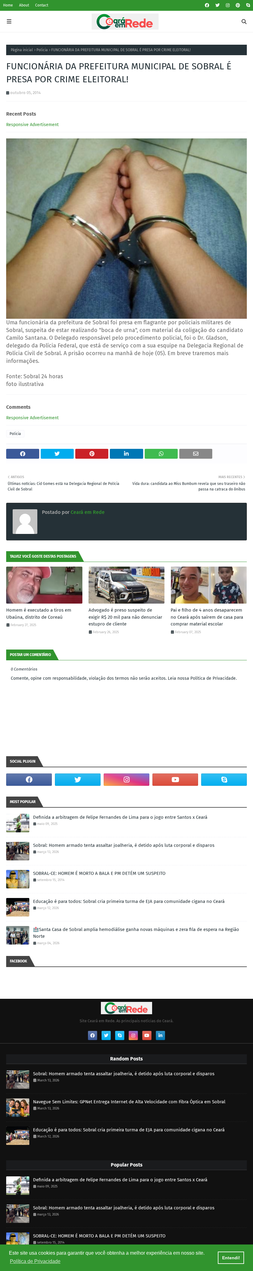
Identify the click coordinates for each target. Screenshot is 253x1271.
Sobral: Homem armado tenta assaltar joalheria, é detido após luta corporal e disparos (123, 845)
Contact (41, 5)
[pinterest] (238, 5)
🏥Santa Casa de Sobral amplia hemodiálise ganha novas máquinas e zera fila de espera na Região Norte (136, 933)
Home (8, 5)
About (24, 5)
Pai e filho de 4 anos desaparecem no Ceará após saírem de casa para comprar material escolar (207, 617)
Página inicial (22, 50)
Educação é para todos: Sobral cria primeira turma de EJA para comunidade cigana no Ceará (129, 901)
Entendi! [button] (231, 1257)
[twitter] (217, 5)
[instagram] (227, 5)
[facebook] (207, 5)
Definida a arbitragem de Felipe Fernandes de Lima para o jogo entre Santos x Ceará (120, 817)
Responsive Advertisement (32, 124)
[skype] (247, 5)
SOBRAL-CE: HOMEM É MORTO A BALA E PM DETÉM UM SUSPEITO (99, 873)
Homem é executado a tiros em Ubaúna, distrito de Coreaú (38, 613)
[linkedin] (160, 1035)
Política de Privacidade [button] (35, 1261)
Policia (42, 50)
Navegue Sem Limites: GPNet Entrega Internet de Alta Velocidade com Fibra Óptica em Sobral (129, 1102)
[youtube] (175, 779)
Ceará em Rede (87, 512)
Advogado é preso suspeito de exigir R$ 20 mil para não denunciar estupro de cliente (125, 617)
